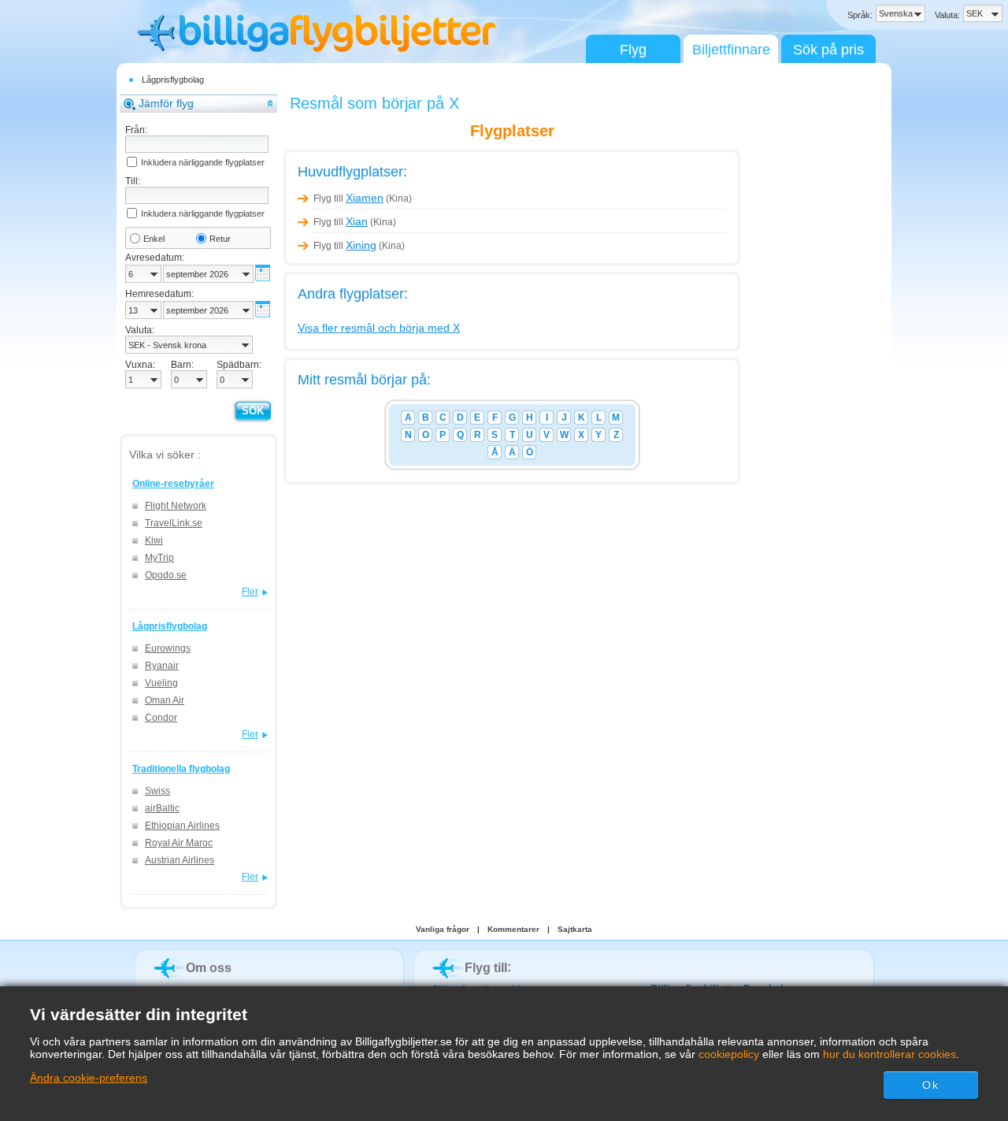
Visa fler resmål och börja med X (379, 327)
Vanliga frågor (442, 929)
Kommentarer (513, 929)
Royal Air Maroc (179, 842)
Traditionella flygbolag (181, 768)
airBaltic (162, 808)
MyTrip (159, 557)
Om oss (209, 967)
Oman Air (164, 700)
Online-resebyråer (173, 483)
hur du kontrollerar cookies (889, 1054)
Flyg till (348, 198)
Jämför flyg (166, 103)
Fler (250, 591)
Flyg (633, 50)
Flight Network (175, 505)
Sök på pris (828, 50)
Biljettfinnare (731, 50)
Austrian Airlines (179, 860)
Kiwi (154, 540)
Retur (220, 238)
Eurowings (168, 648)
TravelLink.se (173, 523)
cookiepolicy (729, 1054)
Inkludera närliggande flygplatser (203, 162)
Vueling (161, 683)
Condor (161, 717)
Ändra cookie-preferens (88, 1077)
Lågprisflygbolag (173, 79)
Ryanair (162, 665)
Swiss (157, 790)
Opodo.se (166, 575)
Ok (930, 1084)
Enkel (154, 238)
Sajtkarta (575, 929)
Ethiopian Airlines (182, 825)
